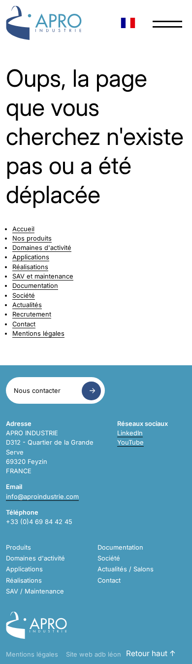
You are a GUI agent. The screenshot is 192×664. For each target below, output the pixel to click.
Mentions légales (38, 333)
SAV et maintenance (42, 276)
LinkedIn (130, 433)
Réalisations (30, 267)
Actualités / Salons (125, 569)
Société (23, 295)
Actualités (27, 305)
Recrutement (31, 314)
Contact (23, 324)
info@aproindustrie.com (42, 496)
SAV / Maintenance (35, 591)
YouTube (130, 442)
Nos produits (32, 238)
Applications (30, 257)
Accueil (23, 229)
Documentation (35, 285)
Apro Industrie (44, 23)
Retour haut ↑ (151, 653)
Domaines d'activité (41, 247)
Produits (18, 547)
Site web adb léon (93, 654)
